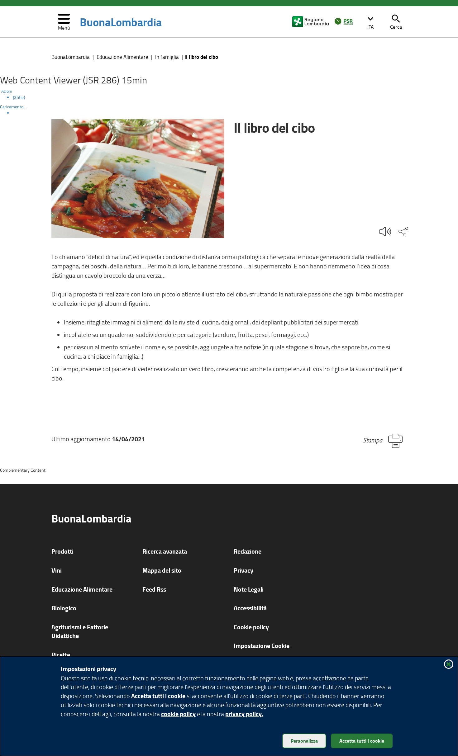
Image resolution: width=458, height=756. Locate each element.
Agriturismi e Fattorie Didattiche (79, 631)
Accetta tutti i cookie (361, 740)
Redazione (247, 551)
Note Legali (249, 589)
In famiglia (167, 56)
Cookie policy (251, 626)
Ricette (60, 654)
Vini (56, 570)
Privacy (243, 570)
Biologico (63, 607)
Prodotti (62, 551)
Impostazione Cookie (261, 645)
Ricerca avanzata (164, 551)
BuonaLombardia (121, 21)
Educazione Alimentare (122, 56)
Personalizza (304, 740)
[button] (370, 22)
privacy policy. (244, 713)
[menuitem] (235, 97)
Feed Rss (154, 589)
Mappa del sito (161, 570)
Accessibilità (250, 607)
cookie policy (178, 713)
